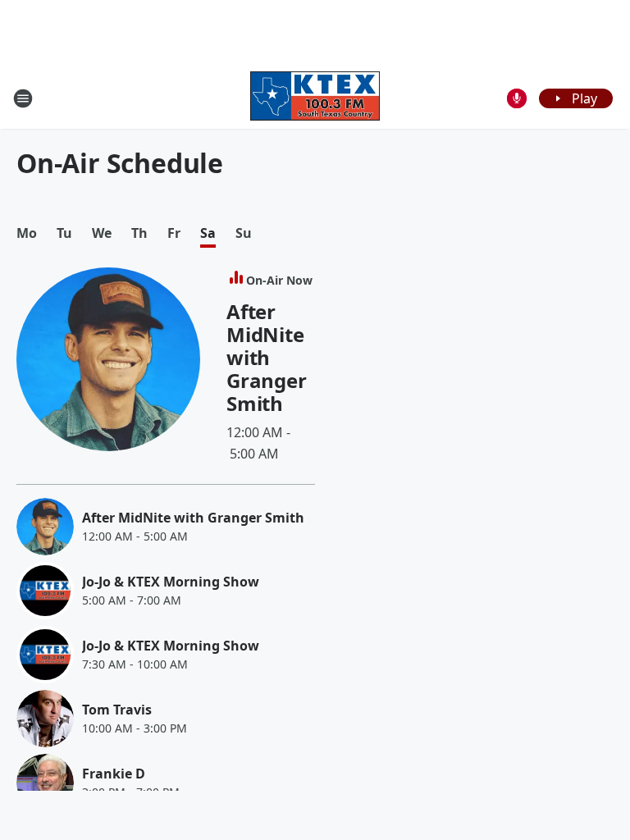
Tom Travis (117, 710)
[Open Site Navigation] (23, 98)
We (102, 233)
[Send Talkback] (517, 98)
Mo (26, 233)
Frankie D (113, 774)
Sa (208, 233)
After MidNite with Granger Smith (266, 357)
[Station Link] (315, 98)
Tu (64, 233)
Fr (173, 233)
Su (243, 233)
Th (139, 233)
